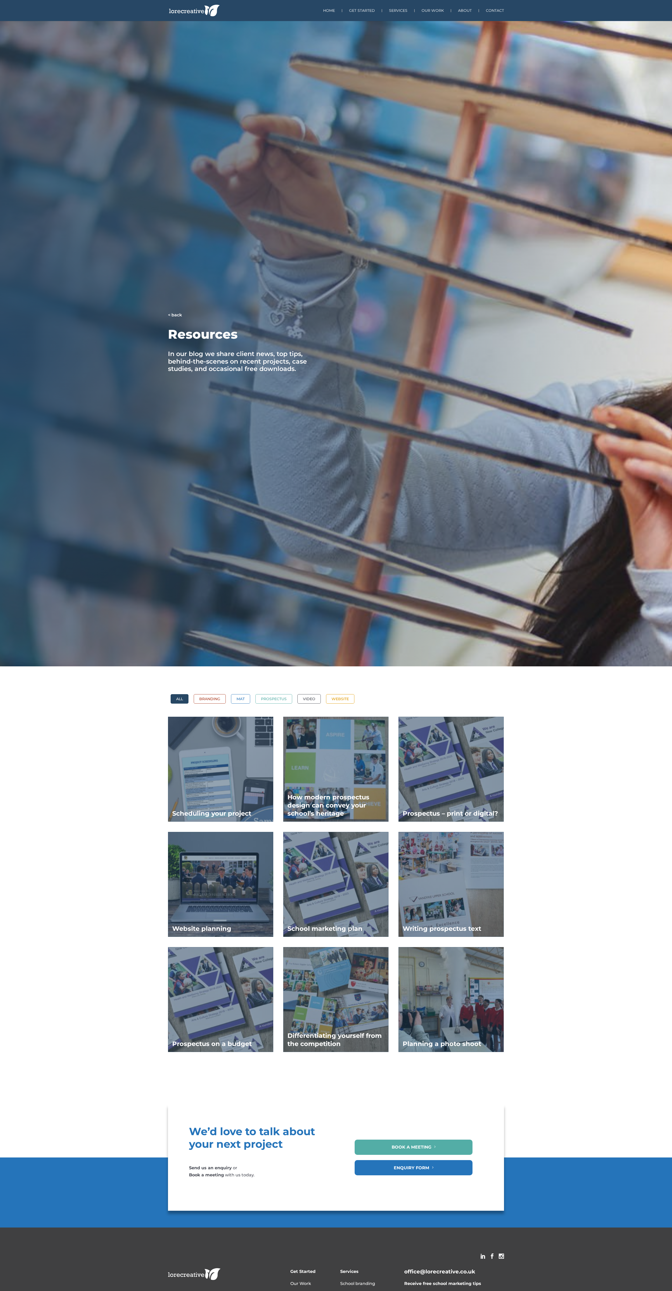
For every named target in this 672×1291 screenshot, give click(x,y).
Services (398, 11)
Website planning (201, 928)
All (179, 699)
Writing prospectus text (442, 928)
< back (175, 314)
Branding (209, 699)
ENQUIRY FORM (411, 1167)
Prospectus (274, 699)
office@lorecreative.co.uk (439, 1271)
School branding (357, 1283)
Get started (362, 11)
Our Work (433, 11)
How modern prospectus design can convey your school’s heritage (328, 805)
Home (329, 11)
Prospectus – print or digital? (450, 813)
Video (309, 699)
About (465, 11)
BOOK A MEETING (411, 1147)
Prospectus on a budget (212, 1044)
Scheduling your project (211, 813)
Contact (495, 11)
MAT (241, 699)
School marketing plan (325, 928)
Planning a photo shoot (442, 1044)
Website (340, 699)
